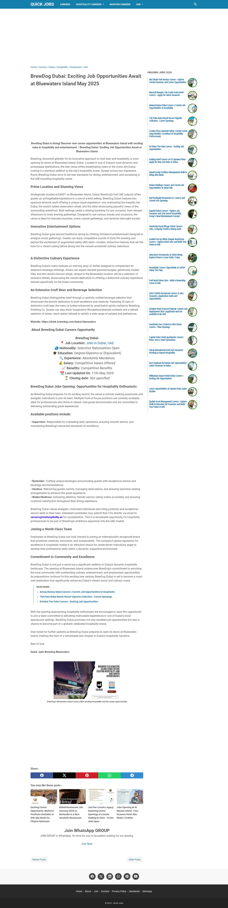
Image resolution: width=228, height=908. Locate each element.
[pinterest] (87, 775)
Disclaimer (134, 891)
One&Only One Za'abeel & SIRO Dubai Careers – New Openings (165, 325)
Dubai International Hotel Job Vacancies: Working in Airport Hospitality (166, 351)
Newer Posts (39, 859)
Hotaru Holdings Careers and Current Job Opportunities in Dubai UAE (166, 186)
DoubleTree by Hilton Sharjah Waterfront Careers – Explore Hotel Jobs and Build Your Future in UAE (167, 242)
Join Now (86, 843)
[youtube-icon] (135, 876)
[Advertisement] (114, 37)
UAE (138, 4)
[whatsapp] (109, 775)
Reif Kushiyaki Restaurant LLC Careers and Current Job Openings (167, 199)
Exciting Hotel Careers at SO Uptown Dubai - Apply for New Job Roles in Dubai (168, 160)
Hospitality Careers (88, 4)
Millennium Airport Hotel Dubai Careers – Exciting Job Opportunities (166, 377)
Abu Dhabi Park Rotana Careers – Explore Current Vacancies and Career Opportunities (167, 81)
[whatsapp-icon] (118, 876)
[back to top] (221, 900)
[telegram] (132, 775)
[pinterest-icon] (127, 876)
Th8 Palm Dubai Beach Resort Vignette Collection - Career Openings (76, 596)
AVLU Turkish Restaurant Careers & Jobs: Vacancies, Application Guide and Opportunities (166, 296)
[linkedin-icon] (109, 876)
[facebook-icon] (92, 876)
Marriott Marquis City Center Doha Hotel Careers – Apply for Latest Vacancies (166, 93)
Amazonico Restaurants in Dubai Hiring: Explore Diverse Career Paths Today (166, 256)
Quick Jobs (42, 4)
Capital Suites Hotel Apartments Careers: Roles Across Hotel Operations (166, 338)
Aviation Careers (120, 4)
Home (79, 891)
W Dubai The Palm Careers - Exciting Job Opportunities (69, 601)
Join (96, 891)
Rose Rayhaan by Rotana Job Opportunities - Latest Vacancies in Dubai (168, 364)
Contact (105, 891)
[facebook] (42, 775)
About (88, 891)
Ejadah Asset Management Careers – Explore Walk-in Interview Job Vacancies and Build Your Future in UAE (168, 404)
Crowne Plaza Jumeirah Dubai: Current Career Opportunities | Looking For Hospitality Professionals (168, 134)
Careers (65, 4)
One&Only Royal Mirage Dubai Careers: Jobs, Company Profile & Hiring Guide (166, 227)
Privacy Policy (119, 891)
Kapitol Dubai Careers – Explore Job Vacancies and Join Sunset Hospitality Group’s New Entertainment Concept (165, 213)
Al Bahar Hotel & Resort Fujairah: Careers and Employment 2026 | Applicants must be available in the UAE (168, 311)
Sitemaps (147, 891)
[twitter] (64, 775)
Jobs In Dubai (96, 343)
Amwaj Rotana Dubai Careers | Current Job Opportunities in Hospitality (77, 592)
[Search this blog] (195, 4)
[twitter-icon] (101, 876)
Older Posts (135, 859)
